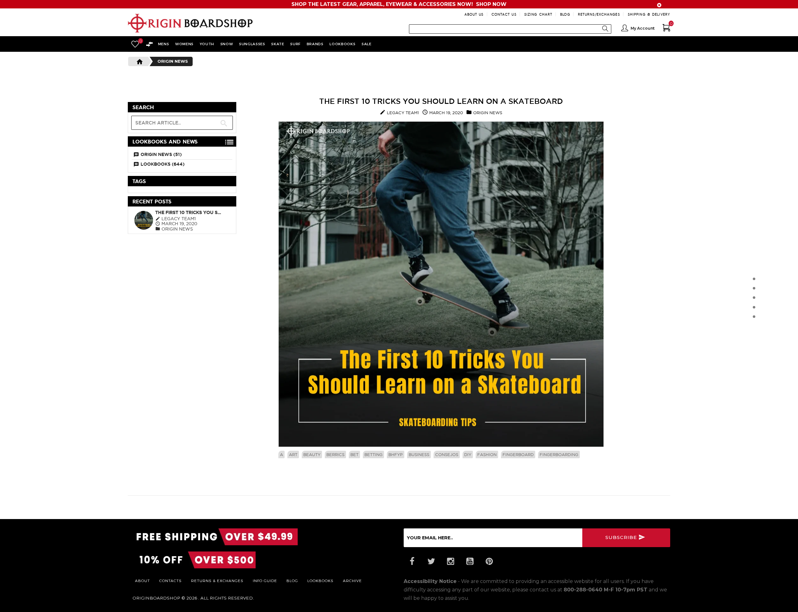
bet (354, 454)
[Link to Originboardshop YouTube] (470, 561)
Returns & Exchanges (217, 580)
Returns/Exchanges (599, 14)
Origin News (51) (161, 154)
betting (373, 454)
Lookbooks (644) (163, 164)
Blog (565, 14)
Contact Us (504, 14)
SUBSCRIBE (621, 537)
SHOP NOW (491, 4)
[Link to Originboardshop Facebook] (412, 561)
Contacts (170, 580)
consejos (446, 454)
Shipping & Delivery (649, 14)
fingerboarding (559, 454)
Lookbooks (320, 580)
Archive (352, 580)
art (293, 454)
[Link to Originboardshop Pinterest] (489, 561)
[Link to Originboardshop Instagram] (450, 561)
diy (467, 454)
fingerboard (518, 454)
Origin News (172, 61)
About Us (474, 14)
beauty (311, 454)
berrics (335, 454)
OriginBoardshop (156, 597)
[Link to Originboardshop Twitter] (431, 561)
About (142, 580)
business (419, 454)
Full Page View (208, 107)
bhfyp (395, 454)
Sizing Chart (538, 14)
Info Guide (265, 580)
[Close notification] (659, 5)
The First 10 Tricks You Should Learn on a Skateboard (189, 212)
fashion (487, 454)
